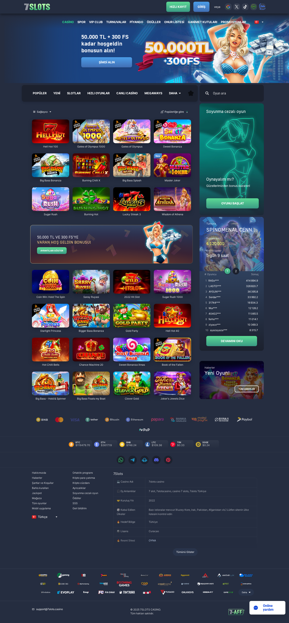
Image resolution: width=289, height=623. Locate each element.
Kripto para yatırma (84, 477)
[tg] (132, 460)
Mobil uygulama (41, 508)
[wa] (121, 460)
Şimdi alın (107, 62)
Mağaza (37, 498)
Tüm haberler (246, 389)
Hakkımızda (39, 472)
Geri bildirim (80, 508)
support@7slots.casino (49, 609)
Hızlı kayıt (178, 6)
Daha (244, 592)
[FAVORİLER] (191, 93)
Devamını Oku (232, 341)
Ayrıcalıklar (79, 488)
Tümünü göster (185, 552)
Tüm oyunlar (39, 503)
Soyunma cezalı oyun (85, 493)
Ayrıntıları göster (51, 250)
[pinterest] (168, 460)
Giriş (201, 6)
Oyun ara (219, 93)
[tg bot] (144, 460)
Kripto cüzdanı (81, 482)
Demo (39, 120)
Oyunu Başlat (232, 203)
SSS (75, 503)
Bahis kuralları (40, 488)
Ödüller (77, 498)
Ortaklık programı (83, 472)
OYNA (152, 540)
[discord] (156, 460)
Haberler (37, 477)
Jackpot (37, 493)
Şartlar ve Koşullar (43, 482)
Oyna (50, 141)
